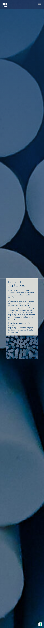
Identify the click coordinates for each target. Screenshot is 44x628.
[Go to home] (4, 6)
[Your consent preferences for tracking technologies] (40, 624)
